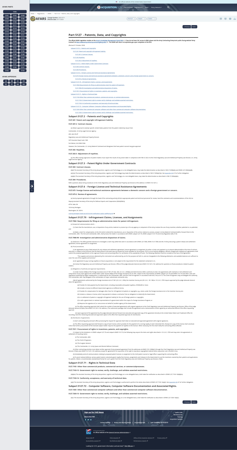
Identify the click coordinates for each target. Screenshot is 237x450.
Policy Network (156, 7)
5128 (7, 44)
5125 (7, 41)
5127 (22, 41)
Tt (31, 190)
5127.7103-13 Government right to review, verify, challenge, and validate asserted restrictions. (104, 100)
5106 (22, 19)
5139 (22, 54)
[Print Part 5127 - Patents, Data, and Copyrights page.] (230, 19)
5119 (7, 35)
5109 (22, 22)
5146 (7, 64)
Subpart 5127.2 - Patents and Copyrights (83, 48)
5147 (14, 64)
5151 (22, 67)
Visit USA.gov (128, 446)
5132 (14, 48)
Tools (146, 7)
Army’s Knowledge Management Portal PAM (109, 40)
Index (15, 12)
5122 (7, 38)
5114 (14, 28)
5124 (22, 38)
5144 (14, 61)
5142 (22, 57)
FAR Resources (177, 415)
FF (12, 84)
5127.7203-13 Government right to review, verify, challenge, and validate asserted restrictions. (104, 112)
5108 (14, 22)
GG (18, 84)
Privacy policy (161, 438)
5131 (7, 48)
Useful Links (178, 412)
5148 (22, 64)
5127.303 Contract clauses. (81, 67)
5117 (14, 32)
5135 (14, 51)
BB (12, 81)
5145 (22, 61)
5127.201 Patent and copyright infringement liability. (89, 51)
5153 (22, 70)
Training (179, 417)
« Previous (187, 27)
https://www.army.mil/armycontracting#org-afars (91, 42)
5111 (14, 25)
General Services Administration (119, 432)
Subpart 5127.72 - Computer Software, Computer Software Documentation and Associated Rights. (101, 106)
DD (24, 81)
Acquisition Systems (176, 419)
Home (32, 13)
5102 (14, 15)
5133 (22, 48)
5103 (22, 15)
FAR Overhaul (128, 7)
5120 (14, 35)
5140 (7, 57)
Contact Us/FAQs (105, 422)
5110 (7, 25)
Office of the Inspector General (143, 438)
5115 (22, 28)
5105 (14, 19)
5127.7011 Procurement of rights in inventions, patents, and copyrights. (95, 91)
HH (24, 84)
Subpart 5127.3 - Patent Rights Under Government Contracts (89, 63)
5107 (7, 22)
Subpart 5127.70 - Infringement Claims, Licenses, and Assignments (91, 82)
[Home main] (109, 7)
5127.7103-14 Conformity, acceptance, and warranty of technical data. (96, 103)
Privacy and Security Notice (122, 422)
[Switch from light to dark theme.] (32, 186)
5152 (7, 70)
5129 (14, 44)
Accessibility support (92, 441)
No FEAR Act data (115, 441)
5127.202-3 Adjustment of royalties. (86, 60)
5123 (14, 38)
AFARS (49, 13)
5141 (14, 57)
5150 (14, 67)
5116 (7, 32)
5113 (7, 28)
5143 (7, 61)
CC (18, 81)
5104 (7, 19)
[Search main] (168, 7)
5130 (22, 44)
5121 (22, 35)
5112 (22, 25)
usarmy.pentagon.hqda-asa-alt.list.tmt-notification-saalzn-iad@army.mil (91, 213)
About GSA (89, 438)
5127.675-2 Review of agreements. (85, 79)
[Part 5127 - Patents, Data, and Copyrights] (220, 19)
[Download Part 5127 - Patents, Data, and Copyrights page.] (234, 19)
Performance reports (140, 441)
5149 (7, 67)
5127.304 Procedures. (79, 70)
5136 (22, 51)
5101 (7, 15)
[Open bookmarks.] (225, 19)
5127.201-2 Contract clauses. (84, 54)
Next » (194, 27)
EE (6, 84)
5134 (7, 51)
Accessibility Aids (140, 422)
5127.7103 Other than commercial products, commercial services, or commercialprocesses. (101, 97)
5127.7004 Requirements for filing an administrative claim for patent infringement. (99, 85)
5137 (7, 54)
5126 (14, 41)
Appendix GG (169, 173)
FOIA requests (114, 438)
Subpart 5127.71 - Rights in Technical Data (84, 94)
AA (6, 81)
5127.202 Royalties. (79, 57)
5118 (22, 32)
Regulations (138, 7)
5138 (14, 54)
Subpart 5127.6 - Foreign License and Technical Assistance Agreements (93, 73)
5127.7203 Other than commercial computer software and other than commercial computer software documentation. (109, 109)
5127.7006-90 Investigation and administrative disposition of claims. (96, 88)
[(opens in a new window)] (89, 431)
